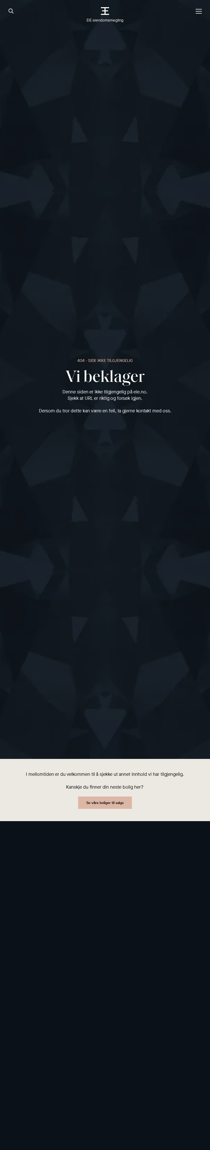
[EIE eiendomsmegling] (105, 11)
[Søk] (11, 11)
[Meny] (199, 11)
